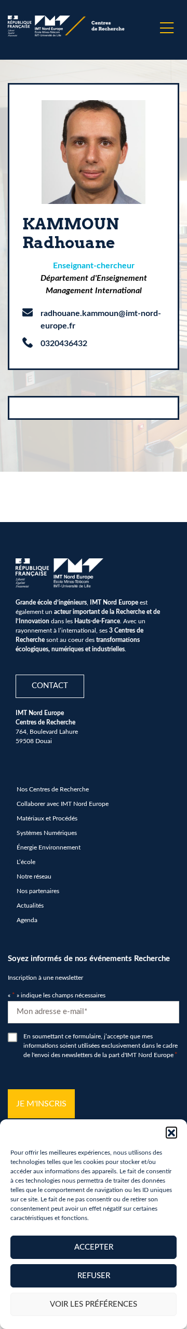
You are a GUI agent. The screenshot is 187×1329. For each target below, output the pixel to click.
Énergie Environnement (49, 847)
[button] (171, 1132)
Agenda (27, 920)
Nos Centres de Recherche (53, 789)
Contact (50, 686)
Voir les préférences (93, 1304)
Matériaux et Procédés (47, 818)
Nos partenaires (38, 891)
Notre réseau (34, 876)
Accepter (93, 1247)
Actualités (30, 905)
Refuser (93, 1276)
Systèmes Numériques (47, 833)
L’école (26, 862)
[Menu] (167, 28)
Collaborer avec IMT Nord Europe (63, 804)
